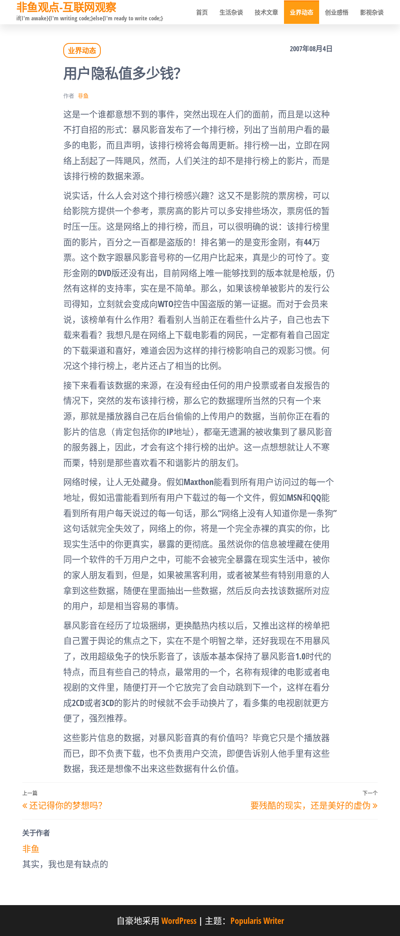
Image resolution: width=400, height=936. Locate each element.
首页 (202, 12)
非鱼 (83, 95)
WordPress (178, 920)
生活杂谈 (231, 12)
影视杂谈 (372, 12)
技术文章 (266, 12)
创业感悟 (336, 12)
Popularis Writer (257, 920)
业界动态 (301, 12)
